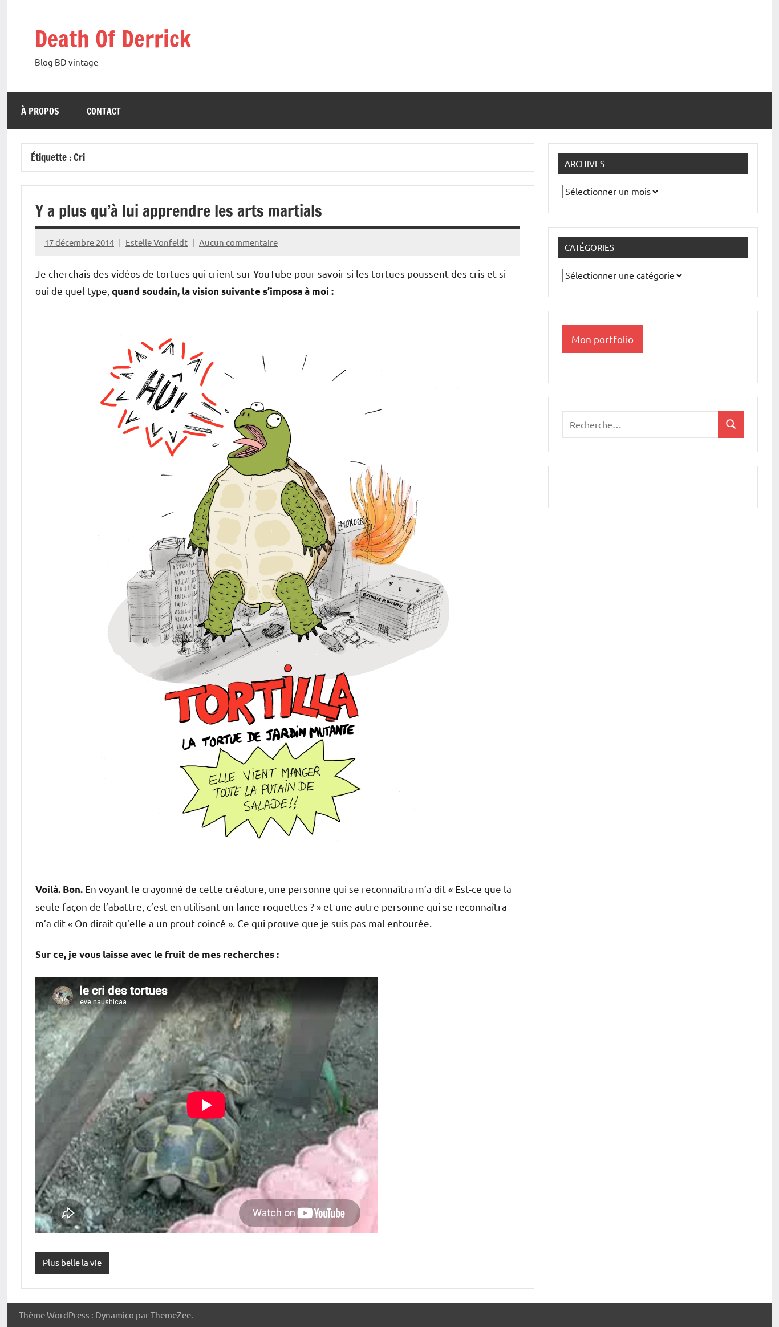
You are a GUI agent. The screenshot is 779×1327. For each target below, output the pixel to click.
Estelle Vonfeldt (156, 242)
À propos (40, 111)
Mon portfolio (602, 339)
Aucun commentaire (238, 242)
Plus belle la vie (72, 1262)
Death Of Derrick (113, 38)
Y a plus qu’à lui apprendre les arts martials (178, 211)
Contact (104, 111)
